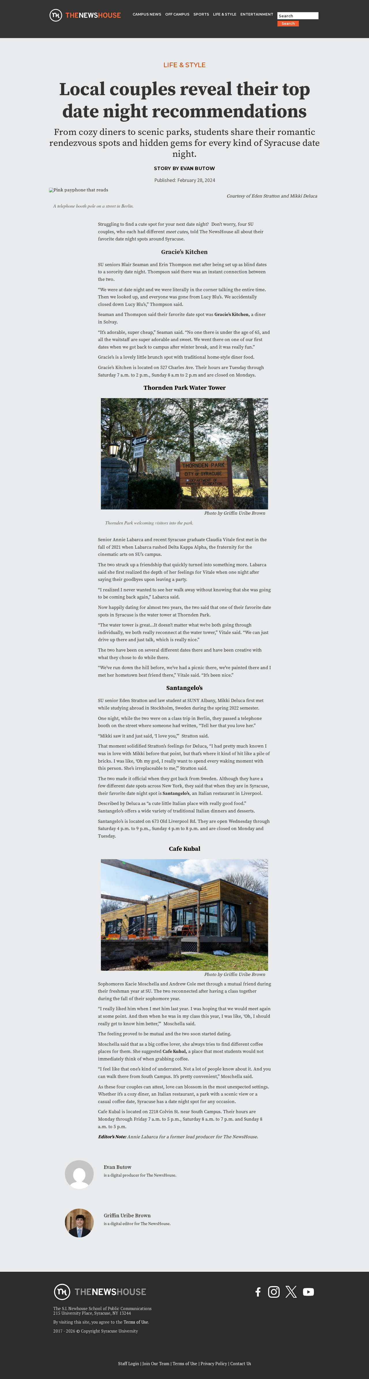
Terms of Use (185, 1363)
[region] (75, 1337)
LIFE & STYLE (224, 14)
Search (288, 23)
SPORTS (201, 14)
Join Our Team (155, 1363)
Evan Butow (197, 168)
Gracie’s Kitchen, (232, 314)
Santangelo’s (175, 793)
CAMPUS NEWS (147, 14)
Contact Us (240, 1363)
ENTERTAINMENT (256, 14)
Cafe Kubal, (175, 1051)
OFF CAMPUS (177, 14)
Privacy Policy (214, 1363)
